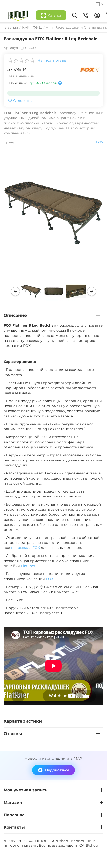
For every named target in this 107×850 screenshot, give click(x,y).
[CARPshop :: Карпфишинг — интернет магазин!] (19, 15)
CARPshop (88, 845)
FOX (49, 579)
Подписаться (57, 770)
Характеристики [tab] (23, 721)
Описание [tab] (15, 315)
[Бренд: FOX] (90, 69)
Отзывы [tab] (13, 733)
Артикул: (11, 48)
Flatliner (28, 566)
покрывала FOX (25, 547)
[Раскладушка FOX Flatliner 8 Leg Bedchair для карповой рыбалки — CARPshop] (53, 212)
